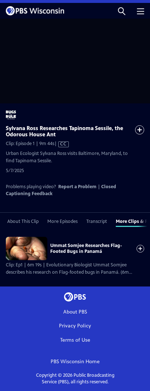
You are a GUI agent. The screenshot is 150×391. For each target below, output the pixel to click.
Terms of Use (75, 340)
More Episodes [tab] (62, 221)
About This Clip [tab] (23, 221)
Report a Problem (77, 187)
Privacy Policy (75, 326)
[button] (121, 11)
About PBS (75, 312)
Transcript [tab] (96, 221)
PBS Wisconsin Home (75, 361)
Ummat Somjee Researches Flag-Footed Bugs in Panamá (86, 248)
